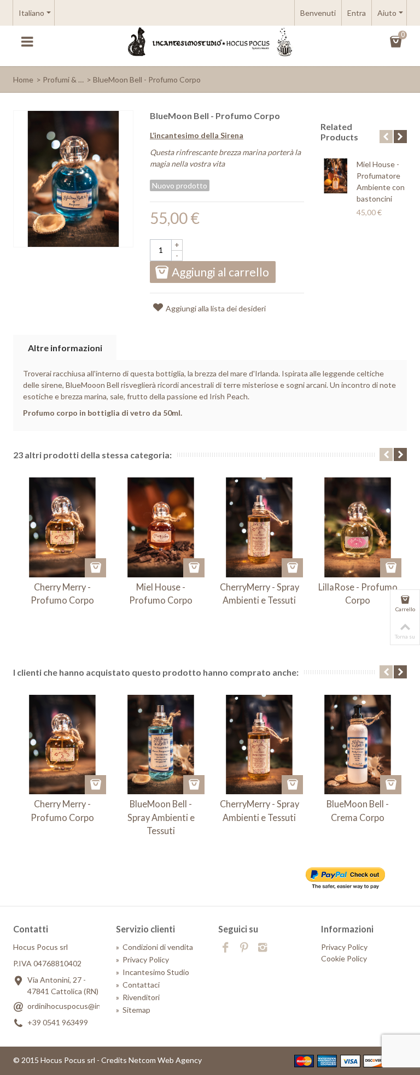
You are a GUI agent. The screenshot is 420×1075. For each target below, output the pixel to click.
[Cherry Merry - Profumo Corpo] (62, 527)
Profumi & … (63, 79)
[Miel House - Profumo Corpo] (161, 527)
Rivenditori (138, 997)
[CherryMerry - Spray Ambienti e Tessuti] (259, 527)
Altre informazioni (65, 347)
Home (23, 79)
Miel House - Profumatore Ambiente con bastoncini (381, 181)
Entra (356, 12)
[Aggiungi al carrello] (95, 567)
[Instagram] (262, 948)
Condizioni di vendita (154, 947)
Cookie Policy (344, 958)
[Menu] (26, 42)
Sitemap (133, 1009)
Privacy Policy (142, 959)
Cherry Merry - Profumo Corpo (62, 593)
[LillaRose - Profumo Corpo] (357, 527)
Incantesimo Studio (152, 972)
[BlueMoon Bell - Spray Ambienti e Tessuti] (161, 744)
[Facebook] (225, 948)
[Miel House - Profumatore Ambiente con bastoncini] (335, 175)
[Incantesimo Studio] (209, 41)
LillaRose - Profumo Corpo (358, 593)
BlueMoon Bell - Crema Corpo (357, 810)
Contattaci (138, 984)
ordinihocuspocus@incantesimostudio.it (96, 1006)
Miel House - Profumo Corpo (160, 593)
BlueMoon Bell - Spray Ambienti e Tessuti (161, 817)
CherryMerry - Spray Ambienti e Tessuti (259, 593)
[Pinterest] (244, 948)
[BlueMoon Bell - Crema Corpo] (357, 744)
